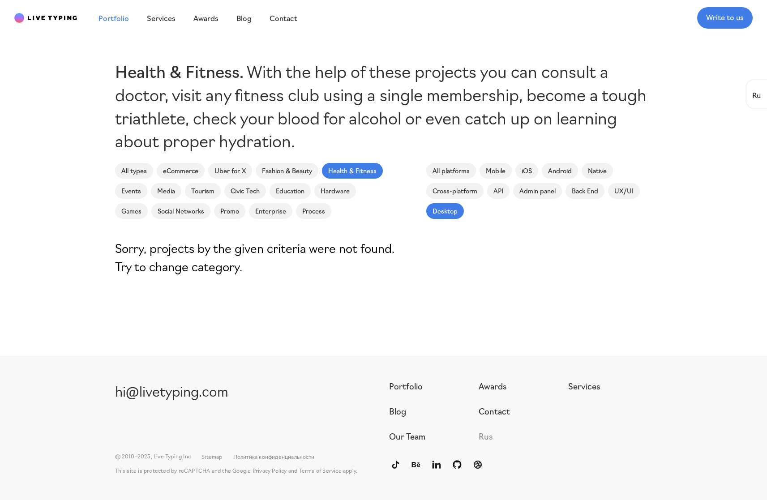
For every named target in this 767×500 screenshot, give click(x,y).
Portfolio (406, 386)
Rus (486, 436)
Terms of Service (320, 470)
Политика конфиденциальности (273, 456)
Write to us (725, 17)
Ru (756, 94)
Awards (493, 386)
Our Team (407, 436)
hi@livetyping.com (171, 390)
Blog (397, 411)
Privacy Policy (270, 470)
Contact (494, 411)
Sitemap (211, 456)
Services (584, 386)
